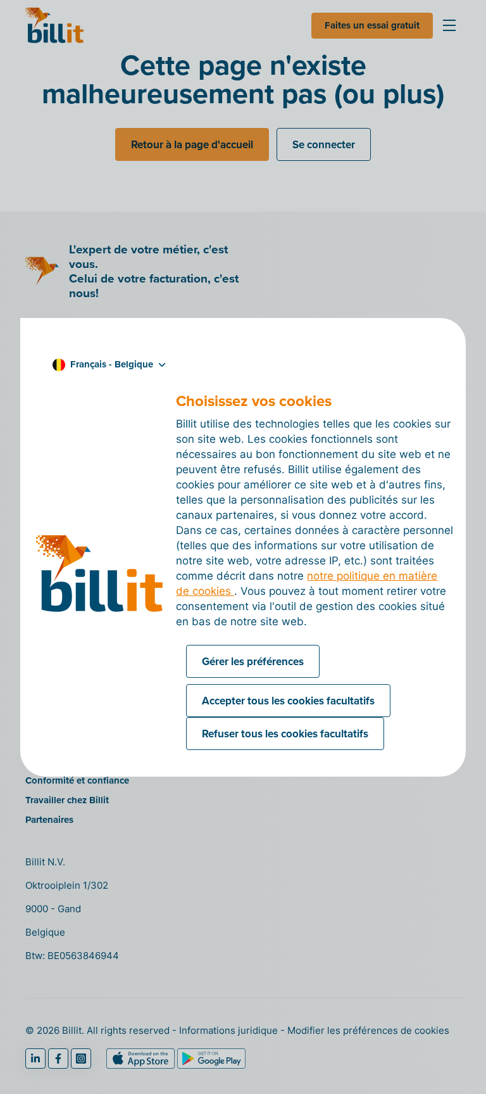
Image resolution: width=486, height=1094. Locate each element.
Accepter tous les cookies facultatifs (288, 700)
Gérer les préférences (253, 661)
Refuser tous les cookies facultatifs (285, 733)
